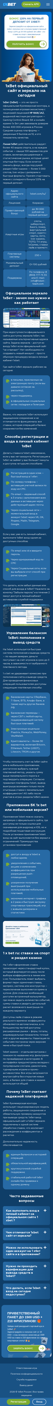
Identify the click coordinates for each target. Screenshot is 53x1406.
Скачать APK (31, 4)
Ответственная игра (26, 1368)
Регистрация (18, 1402)
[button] (48, 1395)
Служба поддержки (26, 1380)
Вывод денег (26, 1385)
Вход (39, 1402)
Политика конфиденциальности (27, 1374)
